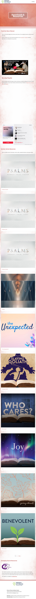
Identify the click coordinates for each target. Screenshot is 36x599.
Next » (20, 555)
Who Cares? (4, 429)
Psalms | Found (5, 189)
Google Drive (14, 576)
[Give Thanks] (18, 474)
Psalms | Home (5, 269)
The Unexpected (5, 349)
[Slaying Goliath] (18, 354)
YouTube (22, 37)
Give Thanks (4, 508)
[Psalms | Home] (18, 234)
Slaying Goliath (5, 389)
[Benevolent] (18, 513)
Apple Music (28, 82)
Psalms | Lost (4, 229)
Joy (2, 468)
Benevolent (4, 548)
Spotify (26, 37)
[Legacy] (18, 274)
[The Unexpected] (18, 314)
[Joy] (18, 434)
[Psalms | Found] (18, 154)
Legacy (3, 309)
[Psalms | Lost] (18, 194)
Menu (34, 1)
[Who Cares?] (18, 394)
